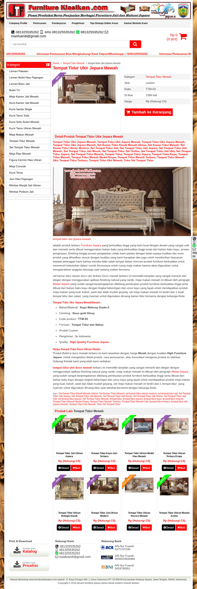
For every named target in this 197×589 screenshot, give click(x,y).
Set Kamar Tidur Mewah (163, 144)
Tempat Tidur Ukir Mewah (105, 160)
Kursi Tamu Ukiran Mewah (25, 128)
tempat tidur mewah (173, 399)
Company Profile (18, 23)
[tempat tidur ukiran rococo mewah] (139, 491)
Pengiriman (78, 23)
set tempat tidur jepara (69, 399)
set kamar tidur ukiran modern (141, 393)
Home (56, 63)
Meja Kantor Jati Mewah (24, 96)
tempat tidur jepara (137, 154)
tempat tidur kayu (164, 154)
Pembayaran (59, 23)
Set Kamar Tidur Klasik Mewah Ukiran (121, 144)
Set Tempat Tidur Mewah (87, 154)
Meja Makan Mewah (21, 134)
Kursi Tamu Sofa (19, 115)
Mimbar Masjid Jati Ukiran (25, 185)
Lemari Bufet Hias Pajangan (26, 77)
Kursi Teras (16, 172)
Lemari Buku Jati (19, 83)
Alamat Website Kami (136, 23)
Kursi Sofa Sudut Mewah (24, 121)
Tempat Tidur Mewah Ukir (135, 401)
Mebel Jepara (61, 283)
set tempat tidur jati (104, 148)
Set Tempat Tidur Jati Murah (82, 151)
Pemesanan (39, 23)
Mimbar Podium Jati (21, 191)
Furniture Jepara (91, 245)
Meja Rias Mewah (20, 153)
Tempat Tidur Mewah (74, 63)
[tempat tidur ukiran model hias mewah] (139, 433)
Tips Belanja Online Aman (104, 23)
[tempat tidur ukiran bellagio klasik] (69, 498)
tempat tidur (113, 154)
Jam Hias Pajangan (21, 179)
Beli (77, 467)
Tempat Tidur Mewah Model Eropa (93, 157)
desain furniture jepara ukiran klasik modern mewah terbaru (108, 583)
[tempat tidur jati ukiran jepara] (69, 432)
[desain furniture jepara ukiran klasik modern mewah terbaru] (98, 18)
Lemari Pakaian (18, 71)
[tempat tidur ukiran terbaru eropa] (174, 433)
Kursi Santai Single (20, 109)
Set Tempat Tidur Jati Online (120, 151)
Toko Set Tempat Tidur (139, 160)
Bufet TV (14, 90)
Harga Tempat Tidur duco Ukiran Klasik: (77, 349)
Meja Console (17, 166)
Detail (65, 467)
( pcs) (172, 37)
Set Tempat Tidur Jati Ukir (158, 151)
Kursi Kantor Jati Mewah (24, 102)
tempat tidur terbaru (73, 160)
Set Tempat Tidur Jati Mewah (87, 396)
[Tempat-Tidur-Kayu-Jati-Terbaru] (104, 429)
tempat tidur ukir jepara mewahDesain (77, 302)
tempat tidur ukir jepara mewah (85, 68)
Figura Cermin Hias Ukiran (25, 159)
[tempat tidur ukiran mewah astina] (174, 494)
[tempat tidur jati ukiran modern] (104, 492)
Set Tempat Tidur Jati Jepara (138, 148)
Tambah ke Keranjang (150, 112)
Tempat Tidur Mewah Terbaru (137, 157)
